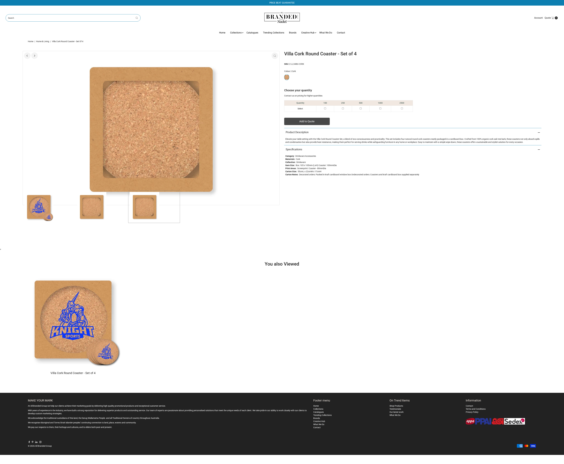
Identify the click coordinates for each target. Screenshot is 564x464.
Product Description (297, 132)
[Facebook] (29, 442)
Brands (292, 32)
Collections (236, 32)
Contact (341, 32)
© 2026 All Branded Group (40, 446)
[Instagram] (40, 442)
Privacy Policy (472, 412)
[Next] (34, 55)
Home (222, 32)
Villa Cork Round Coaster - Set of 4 (73, 373)
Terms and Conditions (476, 409)
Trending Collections (273, 32)
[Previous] (27, 55)
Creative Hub (307, 32)
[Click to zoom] (275, 56)
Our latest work (396, 412)
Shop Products (396, 406)
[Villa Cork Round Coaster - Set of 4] (73, 318)
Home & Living (42, 41)
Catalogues (252, 32)
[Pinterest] (32, 442)
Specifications (294, 149)
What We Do (325, 32)
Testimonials (395, 409)
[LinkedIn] (36, 442)
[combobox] (73, 18)
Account (538, 17)
